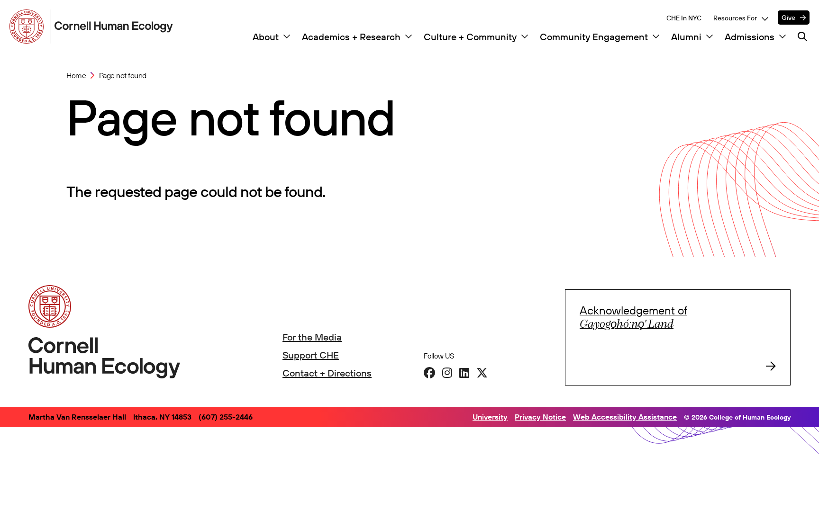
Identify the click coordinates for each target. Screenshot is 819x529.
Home (76, 75)
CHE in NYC (683, 18)
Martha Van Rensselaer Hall (77, 416)
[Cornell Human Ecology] (28, 26)
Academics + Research (351, 37)
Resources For (735, 18)
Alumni (686, 37)
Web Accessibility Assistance (625, 416)
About (266, 37)
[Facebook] (429, 372)
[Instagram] (447, 372)
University (490, 416)
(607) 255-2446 (226, 416)
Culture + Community (470, 37)
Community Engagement (594, 37)
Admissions (749, 37)
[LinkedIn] (464, 372)
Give (788, 17)
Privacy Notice (540, 416)
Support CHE (310, 355)
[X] (482, 372)
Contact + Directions (327, 373)
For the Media (312, 337)
